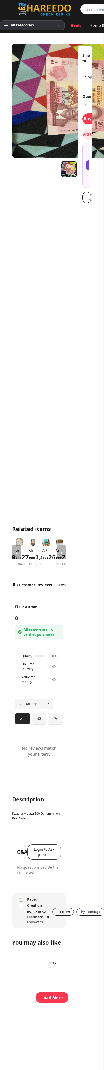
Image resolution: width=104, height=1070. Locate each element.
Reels (76, 25)
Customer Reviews (34, 584)
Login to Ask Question (44, 852)
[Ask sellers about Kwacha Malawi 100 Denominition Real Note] (85, 165)
